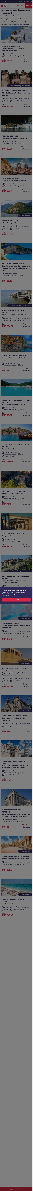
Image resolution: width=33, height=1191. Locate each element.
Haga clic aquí (6, 595)
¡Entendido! (16, 600)
